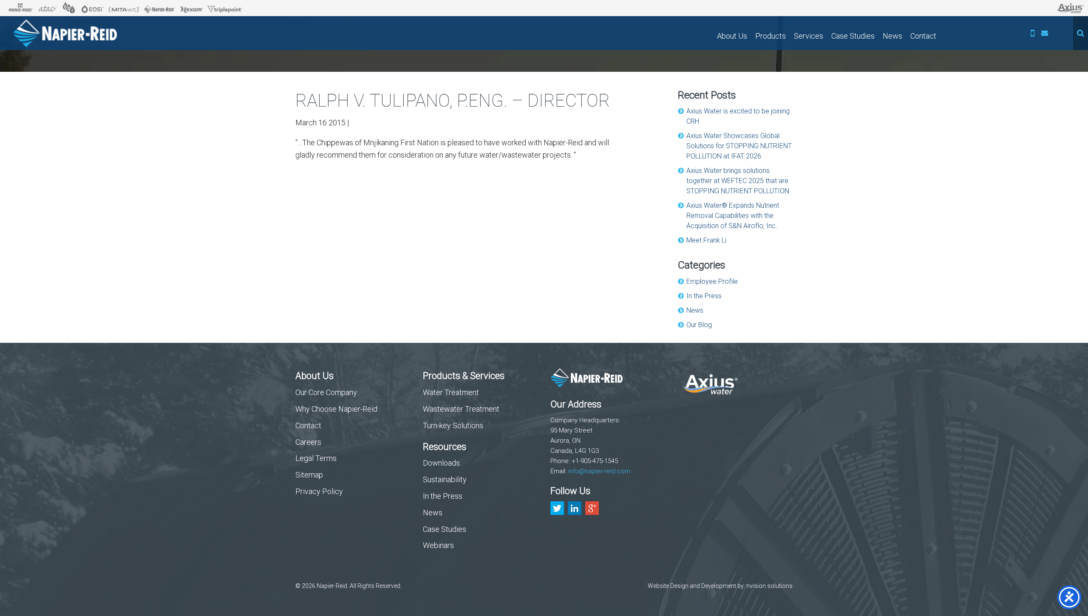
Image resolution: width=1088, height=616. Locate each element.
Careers (308, 442)
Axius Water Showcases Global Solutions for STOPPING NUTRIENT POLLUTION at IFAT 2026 (739, 146)
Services (808, 35)
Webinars (438, 545)
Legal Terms (316, 458)
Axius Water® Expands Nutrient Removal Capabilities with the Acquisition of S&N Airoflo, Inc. (732, 215)
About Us (732, 35)
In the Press (704, 296)
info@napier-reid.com (599, 471)
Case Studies (853, 35)
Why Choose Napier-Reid (336, 408)
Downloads (441, 462)
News (892, 35)
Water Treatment (451, 392)
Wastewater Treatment (461, 408)
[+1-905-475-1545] (1032, 33)
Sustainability (445, 479)
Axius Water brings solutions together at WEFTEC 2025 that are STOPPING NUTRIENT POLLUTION (737, 181)
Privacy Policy (319, 491)
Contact (923, 35)
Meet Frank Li (706, 240)
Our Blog (699, 325)
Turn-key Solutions (453, 425)
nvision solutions (769, 585)
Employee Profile (712, 281)
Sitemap (309, 474)
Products (770, 35)
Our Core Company (326, 392)
